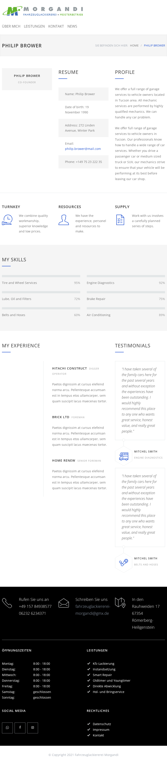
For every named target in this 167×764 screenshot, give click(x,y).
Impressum (101, 730)
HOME (134, 45)
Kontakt (98, 735)
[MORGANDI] (43, 11)
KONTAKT (56, 26)
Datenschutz (102, 724)
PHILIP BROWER (27, 76)
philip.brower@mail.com (83, 149)
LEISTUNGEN (34, 26)
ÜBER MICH (11, 26)
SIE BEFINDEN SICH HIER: (111, 45)
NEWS (72, 26)
